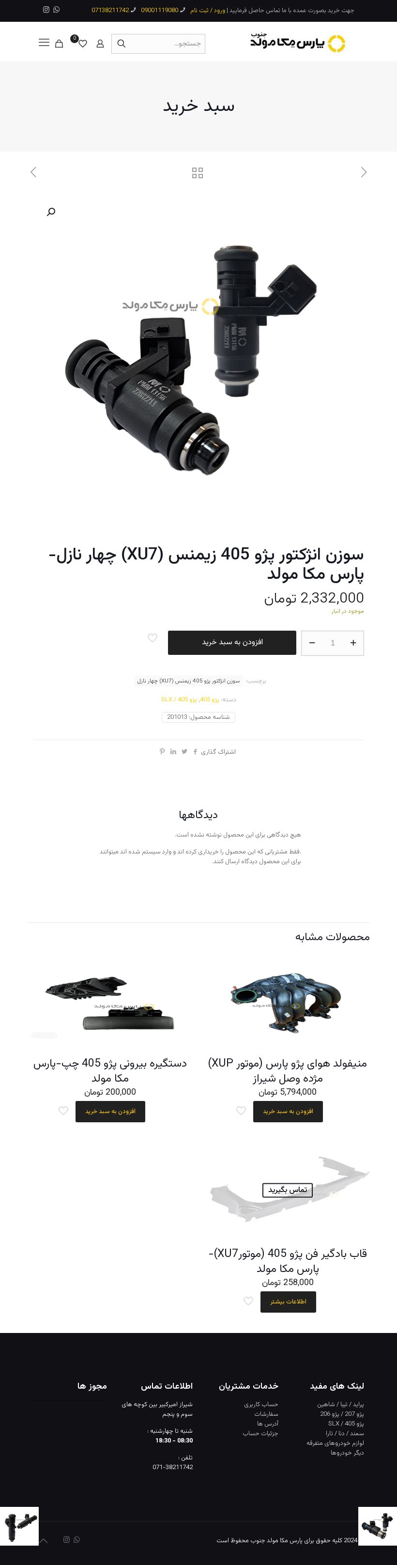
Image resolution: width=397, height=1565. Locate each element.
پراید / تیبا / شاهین (340, 1405)
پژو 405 (209, 700)
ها (260, 1424)
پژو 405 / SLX (179, 700)
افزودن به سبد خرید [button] (288, 1111)
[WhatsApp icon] (56, 10)
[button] (50, 212)
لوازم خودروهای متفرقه (335, 1443)
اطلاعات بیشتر (288, 1302)
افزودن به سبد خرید (232, 642)
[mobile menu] (44, 43)
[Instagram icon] (46, 10)
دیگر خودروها (347, 1453)
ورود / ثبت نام (207, 10)
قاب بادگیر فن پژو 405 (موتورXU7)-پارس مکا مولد (287, 1261)
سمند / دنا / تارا (345, 1434)
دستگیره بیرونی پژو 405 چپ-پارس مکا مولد (110, 1071)
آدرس (271, 1424)
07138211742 (110, 10)
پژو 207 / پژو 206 (342, 1414)
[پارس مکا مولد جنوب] (299, 43)
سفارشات (266, 1414)
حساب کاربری (261, 1405)
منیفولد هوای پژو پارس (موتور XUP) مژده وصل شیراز (287, 1071)
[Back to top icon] (43, 1542)
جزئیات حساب (260, 1434)
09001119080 (159, 10)
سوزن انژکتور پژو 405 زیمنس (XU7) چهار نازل (188, 681)
